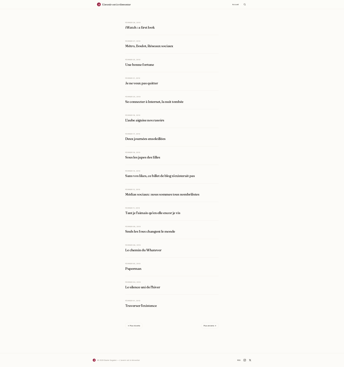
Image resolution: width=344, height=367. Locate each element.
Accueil (235, 4)
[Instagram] (244, 360)
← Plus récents (134, 326)
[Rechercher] (244, 4)
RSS (239, 360)
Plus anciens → (210, 326)
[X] (250, 360)
